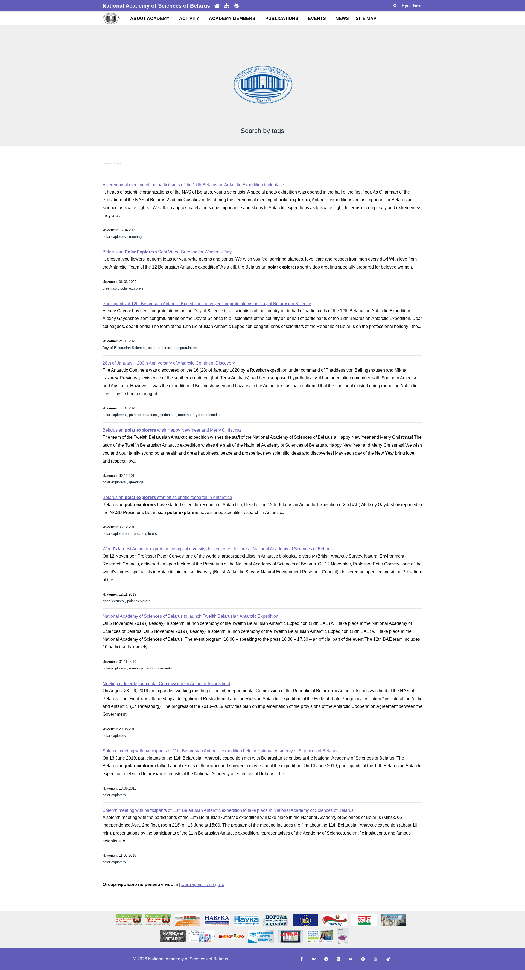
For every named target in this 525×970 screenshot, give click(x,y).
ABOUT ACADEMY (150, 18)
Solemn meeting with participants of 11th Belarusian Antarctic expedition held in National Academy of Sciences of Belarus (220, 751)
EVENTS (317, 18)
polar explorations (143, 415)
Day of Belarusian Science (124, 348)
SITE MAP (366, 18)
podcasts (167, 415)
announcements (159, 668)
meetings (136, 237)
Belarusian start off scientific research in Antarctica (167, 497)
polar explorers (112, 163)
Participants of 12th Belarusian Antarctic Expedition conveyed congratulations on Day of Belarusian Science (207, 303)
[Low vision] (236, 6)
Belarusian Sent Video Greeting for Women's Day (167, 252)
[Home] (217, 6)
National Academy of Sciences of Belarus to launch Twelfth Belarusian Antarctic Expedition (190, 616)
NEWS (342, 18)
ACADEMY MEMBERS (232, 18)
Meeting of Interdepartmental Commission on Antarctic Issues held (166, 683)
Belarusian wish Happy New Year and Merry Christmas (172, 430)
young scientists (209, 415)
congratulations (186, 348)
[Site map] (226, 6)
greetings (110, 288)
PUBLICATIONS (282, 18)
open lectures (113, 601)
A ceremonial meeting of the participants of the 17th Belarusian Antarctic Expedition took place (193, 185)
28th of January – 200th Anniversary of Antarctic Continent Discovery (169, 363)
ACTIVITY (189, 18)
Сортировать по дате (202, 884)
